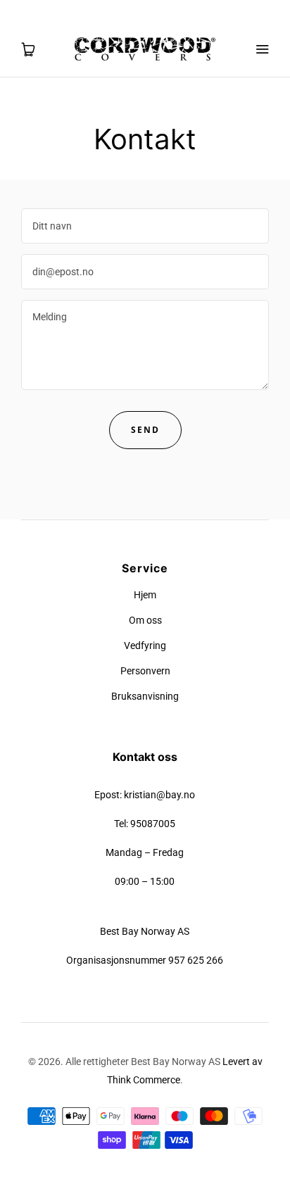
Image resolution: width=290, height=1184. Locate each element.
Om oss (145, 620)
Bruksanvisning (145, 696)
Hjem (145, 594)
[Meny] (262, 49)
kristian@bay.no (159, 794)
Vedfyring (145, 645)
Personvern (145, 670)
